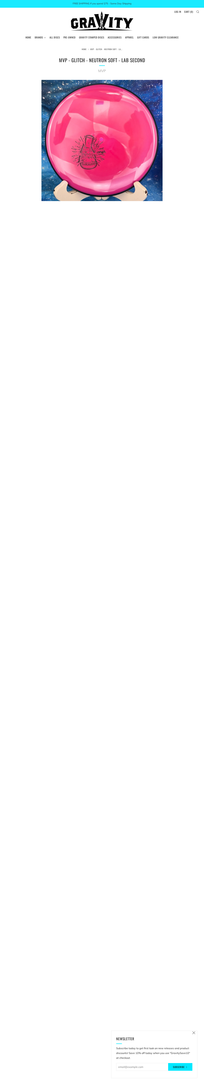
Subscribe (179, 1067)
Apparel (129, 37)
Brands (39, 37)
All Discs (55, 37)
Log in (177, 11)
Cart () (188, 11)
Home (28, 37)
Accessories (115, 37)
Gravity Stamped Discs (91, 37)
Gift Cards (143, 37)
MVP (102, 71)
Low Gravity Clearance (166, 37)
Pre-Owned (69, 37)
